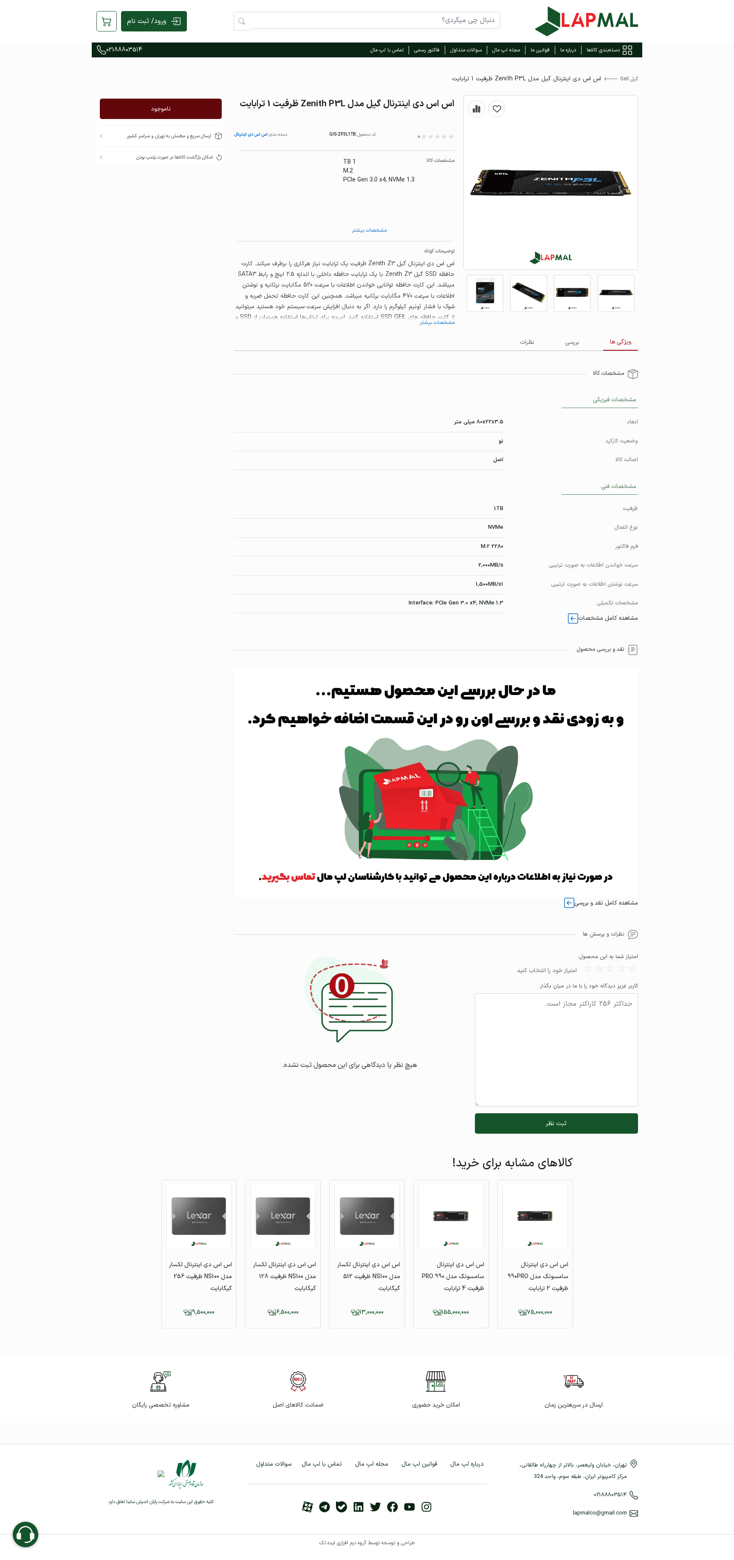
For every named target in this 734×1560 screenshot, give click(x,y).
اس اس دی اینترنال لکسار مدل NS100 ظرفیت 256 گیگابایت (200, 1276)
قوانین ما (540, 50)
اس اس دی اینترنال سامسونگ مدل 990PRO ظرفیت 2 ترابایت (538, 1276)
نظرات (527, 342)
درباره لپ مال (467, 1464)
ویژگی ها (620, 342)
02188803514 (124, 49)
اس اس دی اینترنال (251, 134)
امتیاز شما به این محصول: (608, 957)
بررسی (572, 342)
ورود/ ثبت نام (146, 21)
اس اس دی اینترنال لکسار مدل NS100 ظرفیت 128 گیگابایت (284, 1276)
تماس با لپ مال (387, 50)
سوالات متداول (466, 50)
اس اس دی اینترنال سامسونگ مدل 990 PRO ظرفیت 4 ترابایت (453, 1276)
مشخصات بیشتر (369, 230)
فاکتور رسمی (427, 50)
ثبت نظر (556, 1123)
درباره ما (568, 50)
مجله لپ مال (506, 50)
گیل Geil (629, 79)
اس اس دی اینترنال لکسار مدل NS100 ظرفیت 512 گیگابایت (368, 1276)
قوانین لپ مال (419, 1464)
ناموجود (161, 109)
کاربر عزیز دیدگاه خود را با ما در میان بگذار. (588, 986)
